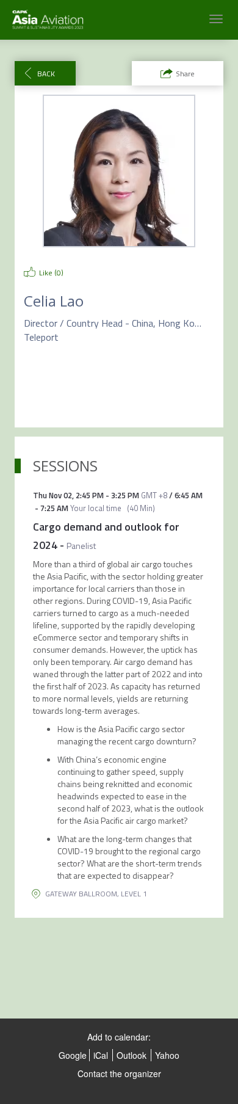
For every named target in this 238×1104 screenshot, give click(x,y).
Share (185, 73)
